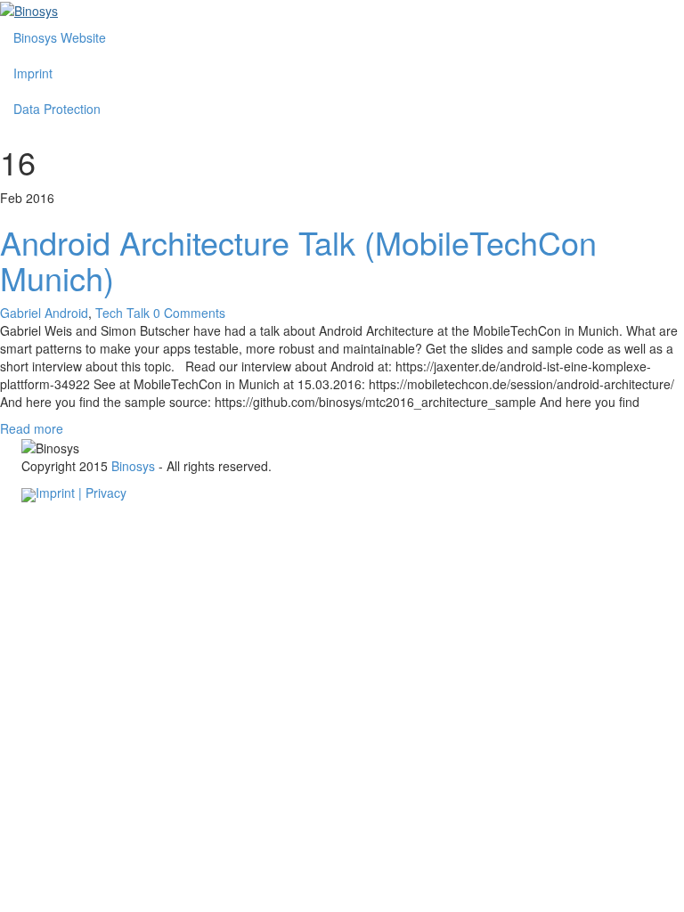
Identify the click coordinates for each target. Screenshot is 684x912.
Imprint (33, 73)
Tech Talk (122, 313)
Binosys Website (59, 37)
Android (66, 313)
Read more (31, 428)
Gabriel (22, 313)
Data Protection (57, 109)
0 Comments (189, 313)
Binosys (133, 466)
